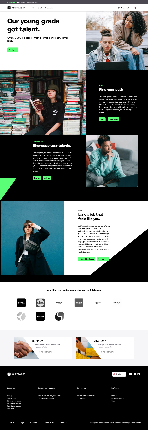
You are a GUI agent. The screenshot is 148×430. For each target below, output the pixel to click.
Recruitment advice (14, 406)
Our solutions (81, 398)
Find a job (13, 50)
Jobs (33, 8)
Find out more (45, 352)
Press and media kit (117, 398)
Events (40, 8)
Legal (22, 423)
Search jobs (11, 398)
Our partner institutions (46, 398)
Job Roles (10, 409)
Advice (47, 178)
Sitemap (63, 423)
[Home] (16, 8)
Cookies (33, 423)
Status (11, 423)
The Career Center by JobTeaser (49, 396)
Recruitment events (14, 403)
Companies (49, 8)
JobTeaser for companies (86, 396)
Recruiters (21, 2)
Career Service (32, 2)
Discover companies (14, 401)
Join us (113, 401)
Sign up (9, 396)
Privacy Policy (48, 423)
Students (11, 2)
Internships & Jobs (87, 259)
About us (114, 396)
